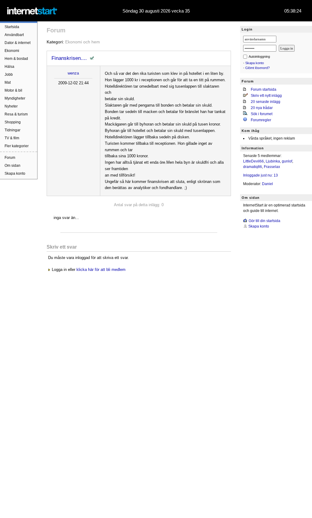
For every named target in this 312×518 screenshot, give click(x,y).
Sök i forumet (261, 114)
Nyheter (11, 106)
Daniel (267, 184)
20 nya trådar (262, 108)
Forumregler (261, 120)
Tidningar (12, 130)
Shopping (13, 122)
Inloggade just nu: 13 (260, 175)
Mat (8, 82)
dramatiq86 (252, 167)
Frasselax (272, 167)
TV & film (12, 138)
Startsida (12, 27)
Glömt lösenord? (257, 68)
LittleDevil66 (253, 161)
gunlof (287, 161)
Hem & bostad (16, 59)
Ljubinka (273, 161)
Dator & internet (17, 43)
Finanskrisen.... (69, 58)
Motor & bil (13, 90)
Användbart (14, 35)
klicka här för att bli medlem (101, 269)
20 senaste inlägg (265, 102)
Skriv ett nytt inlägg (266, 95)
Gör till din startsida (264, 221)
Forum (10, 157)
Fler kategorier (17, 146)
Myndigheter (15, 98)
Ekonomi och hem (82, 41)
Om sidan (12, 165)
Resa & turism (16, 114)
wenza (73, 73)
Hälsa (9, 66)
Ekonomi (12, 51)
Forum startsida (263, 89)
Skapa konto (15, 173)
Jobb (9, 74)
